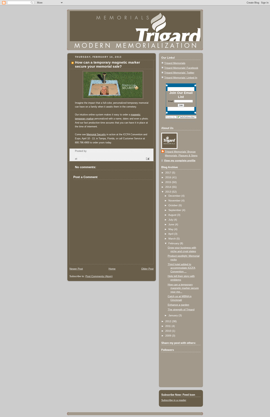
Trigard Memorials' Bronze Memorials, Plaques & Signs (181, 153)
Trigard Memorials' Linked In (180, 77)
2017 (168, 172)
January (173, 315)
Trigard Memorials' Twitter (179, 72)
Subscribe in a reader (173, 400)
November (174, 200)
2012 (168, 321)
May (171, 229)
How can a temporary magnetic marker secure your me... (183, 288)
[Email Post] (147, 158)
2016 (168, 177)
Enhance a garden (178, 304)
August (172, 214)
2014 (168, 186)
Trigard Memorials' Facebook (181, 67)
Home (112, 268)
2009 (168, 335)
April (171, 233)
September (175, 210)
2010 (168, 330)
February (174, 243)
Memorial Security (96, 134)
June (171, 224)
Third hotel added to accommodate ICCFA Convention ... (181, 268)
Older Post (147, 268)
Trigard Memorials (174, 63)
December (174, 195)
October (173, 205)
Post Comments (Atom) (99, 276)
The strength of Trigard (181, 309)
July (171, 219)
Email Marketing (176, 121)
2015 (168, 182)
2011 (168, 326)
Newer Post (76, 268)
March (172, 238)
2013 (168, 191)
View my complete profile (179, 160)
